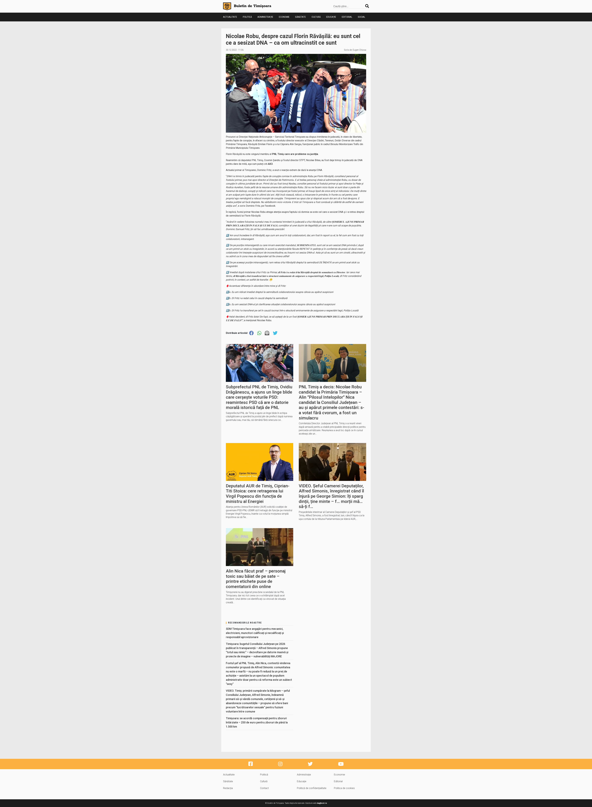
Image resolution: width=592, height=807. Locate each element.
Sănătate (300, 17)
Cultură (316, 17)
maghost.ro (322, 803)
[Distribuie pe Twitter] (275, 333)
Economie (284, 17)
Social (361, 17)
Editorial (347, 17)
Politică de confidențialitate (311, 788)
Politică (247, 17)
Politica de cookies (344, 788)
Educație (331, 17)
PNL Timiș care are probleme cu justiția (295, 154)
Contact (264, 788)
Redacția (228, 788)
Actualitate (230, 17)
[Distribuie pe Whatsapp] (259, 333)
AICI (270, 163)
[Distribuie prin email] (267, 333)
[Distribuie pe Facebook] (251, 333)
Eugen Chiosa (359, 50)
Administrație (265, 17)
